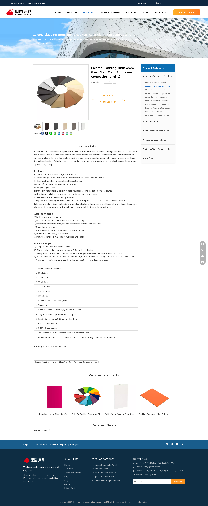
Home (67, 465)
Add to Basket (106, 101)
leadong (145, 502)
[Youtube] (177, 444)
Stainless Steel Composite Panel (158, 149)
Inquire (106, 95)
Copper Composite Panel (154, 140)
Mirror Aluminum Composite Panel (158, 93)
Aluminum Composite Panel (156, 76)
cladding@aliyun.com (40, 3)
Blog (66, 480)
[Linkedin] (172, 444)
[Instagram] (182, 444)
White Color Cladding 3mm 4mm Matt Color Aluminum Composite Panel (120, 414)
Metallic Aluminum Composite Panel (159, 82)
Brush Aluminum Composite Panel (158, 97)
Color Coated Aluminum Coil (156, 130)
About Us (68, 468)
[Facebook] (167, 444)
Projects (68, 476)
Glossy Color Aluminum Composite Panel (160, 90)
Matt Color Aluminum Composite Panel (160, 86)
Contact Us (69, 484)
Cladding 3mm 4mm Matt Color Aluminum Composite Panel (154, 414)
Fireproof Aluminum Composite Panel (160, 108)
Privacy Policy (70, 488)
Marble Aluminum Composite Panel (159, 101)
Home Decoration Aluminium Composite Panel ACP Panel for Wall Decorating (53, 414)
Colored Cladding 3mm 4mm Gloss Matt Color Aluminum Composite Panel (66, 362)
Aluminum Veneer (151, 121)
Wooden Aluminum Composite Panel (159, 104)
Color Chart (148, 158)
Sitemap (128, 502)
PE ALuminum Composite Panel (157, 115)
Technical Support (72, 472)
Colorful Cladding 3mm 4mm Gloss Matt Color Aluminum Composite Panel (87, 414)
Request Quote (186, 12)
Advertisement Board (153, 111)
